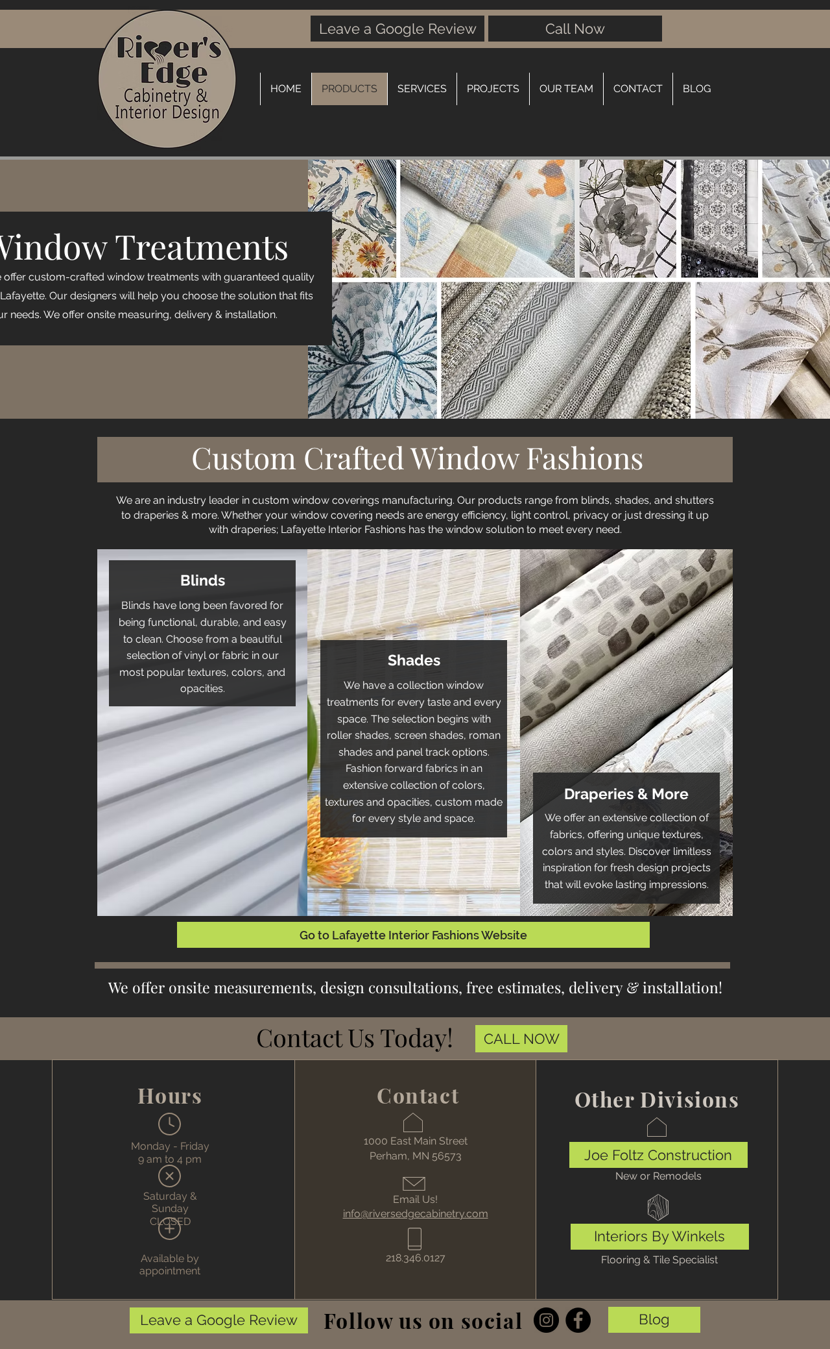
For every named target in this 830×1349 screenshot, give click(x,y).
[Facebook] (578, 1320)
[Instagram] (546, 1320)
